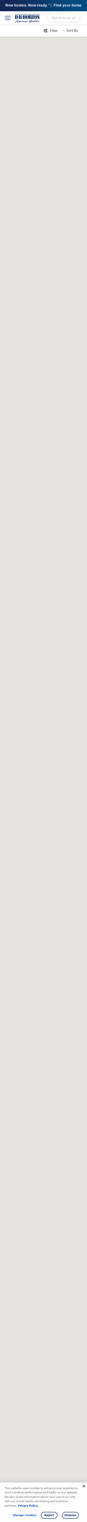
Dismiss (70, 1515)
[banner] (43, 5)
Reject (49, 1515)
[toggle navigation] (7, 18)
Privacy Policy (28, 1506)
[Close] (84, 1486)
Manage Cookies (24, 1515)
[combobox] (63, 17)
